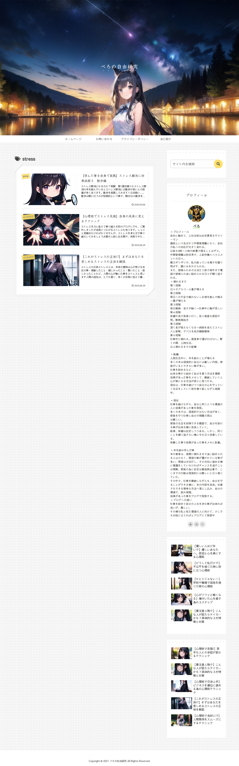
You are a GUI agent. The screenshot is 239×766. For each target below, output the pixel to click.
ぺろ (196, 226)
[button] (218, 164)
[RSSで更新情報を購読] (202, 524)
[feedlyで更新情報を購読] (196, 524)
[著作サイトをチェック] (190, 524)
